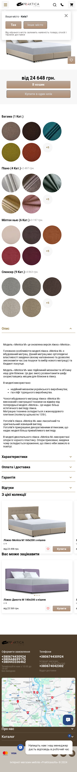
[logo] (13, 642)
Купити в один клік (38, 94)
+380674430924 (51, 656)
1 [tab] (37, 61)
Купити (61, 548)
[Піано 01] (11, 183)
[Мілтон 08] (11, 256)
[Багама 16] (52, 131)
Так (13, 25)
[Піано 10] (31, 204)
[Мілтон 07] (52, 234)
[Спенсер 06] (31, 286)
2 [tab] (39, 61)
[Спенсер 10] (11, 307)
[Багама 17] (11, 152)
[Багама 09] (11, 131)
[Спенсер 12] (31, 307)
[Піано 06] (31, 183)
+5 (47, 147)
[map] (38, 702)
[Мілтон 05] (31, 234)
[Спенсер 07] (52, 286)
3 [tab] (41, 61)
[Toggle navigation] (5, 4)
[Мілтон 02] (11, 234)
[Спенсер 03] (11, 286)
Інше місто (35, 25)
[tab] (34, 535)
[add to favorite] (48, 549)
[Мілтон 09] (31, 256)
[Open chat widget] (68, 720)
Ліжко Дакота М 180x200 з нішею (25, 599)
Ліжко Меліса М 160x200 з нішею (24, 540)
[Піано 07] (52, 183)
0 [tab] (35, 61)
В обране (71, 60)
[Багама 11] (31, 131)
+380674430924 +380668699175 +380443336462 (14, 659)
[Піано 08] (11, 204)
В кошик (38, 84)
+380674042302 (51, 666)
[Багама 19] (31, 152)
